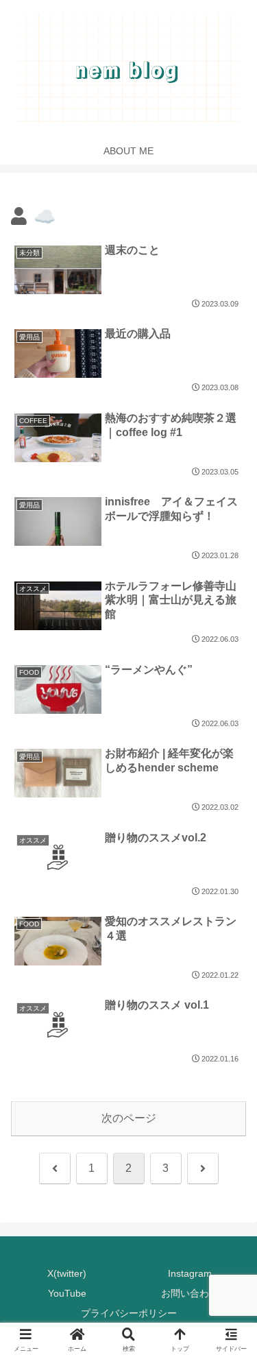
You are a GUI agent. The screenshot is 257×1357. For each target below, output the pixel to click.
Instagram (190, 1273)
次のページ (128, 1118)
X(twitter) (66, 1273)
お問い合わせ (190, 1293)
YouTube (67, 1293)
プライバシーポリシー (129, 1313)
